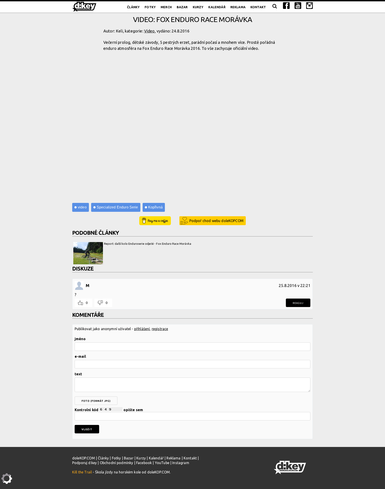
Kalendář (216, 7)
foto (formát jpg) (96, 401)
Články (133, 7)
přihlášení (142, 329)
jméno (80, 339)
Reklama (238, 7)
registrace (160, 329)
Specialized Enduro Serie (117, 207)
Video (149, 31)
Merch (166, 7)
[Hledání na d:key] (274, 7)
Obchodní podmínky (116, 463)
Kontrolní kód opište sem (109, 410)
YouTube (162, 463)
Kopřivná (155, 207)
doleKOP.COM (83, 458)
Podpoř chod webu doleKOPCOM (216, 221)
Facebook (144, 463)
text (78, 374)
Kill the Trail (82, 472)
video (82, 207)
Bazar (182, 7)
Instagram (180, 463)
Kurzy (198, 7)
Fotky (150, 7)
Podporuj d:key (84, 463)
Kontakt (258, 7)
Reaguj (298, 303)
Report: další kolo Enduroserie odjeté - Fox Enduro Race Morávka (147, 243)
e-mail (80, 356)
